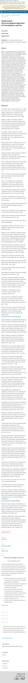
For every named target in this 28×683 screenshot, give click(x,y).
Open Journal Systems (7, 638)
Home (2, 15)
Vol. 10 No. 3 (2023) (15, 15)
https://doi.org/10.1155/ (10, 241)
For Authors (4, 665)
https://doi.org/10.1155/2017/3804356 (10, 500)
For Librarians (5, 668)
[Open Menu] (1, 11)
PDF (5, 532)
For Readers (4, 663)
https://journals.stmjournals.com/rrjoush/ (11, 7)
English (4, 655)
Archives (7, 15)
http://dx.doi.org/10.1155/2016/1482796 (11, 316)
